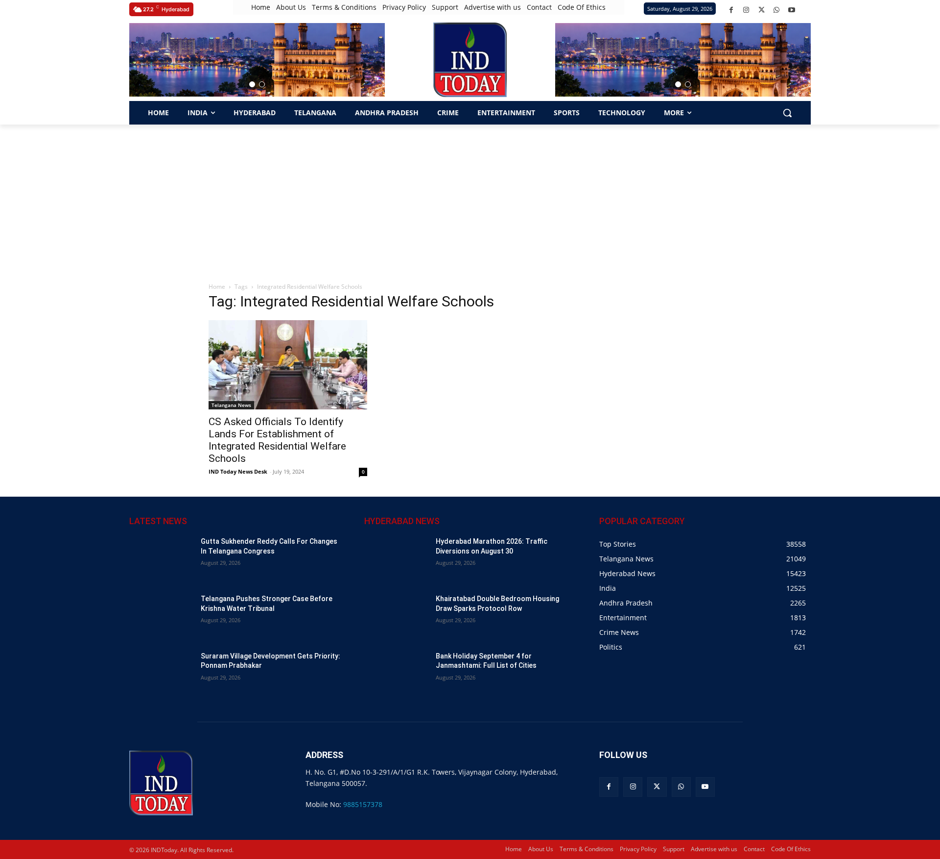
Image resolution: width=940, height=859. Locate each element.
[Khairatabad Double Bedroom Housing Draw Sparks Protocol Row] (396, 616)
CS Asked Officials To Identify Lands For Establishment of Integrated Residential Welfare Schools (277, 440)
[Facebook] (731, 10)
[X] (761, 10)
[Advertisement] (470, 198)
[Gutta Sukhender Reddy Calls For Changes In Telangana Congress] (161, 559)
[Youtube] (792, 10)
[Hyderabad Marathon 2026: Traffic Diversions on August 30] (396, 559)
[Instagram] (746, 10)
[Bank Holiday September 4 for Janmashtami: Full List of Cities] (396, 674)
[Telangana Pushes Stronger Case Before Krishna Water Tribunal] (161, 616)
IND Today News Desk (238, 471)
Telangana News (231, 405)
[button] (252, 84)
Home (217, 286)
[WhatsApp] (777, 10)
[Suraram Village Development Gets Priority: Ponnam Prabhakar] (161, 674)
